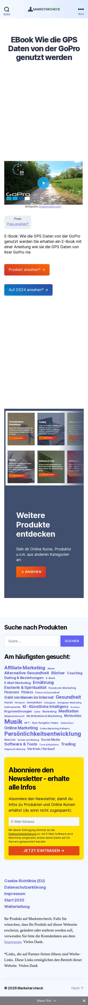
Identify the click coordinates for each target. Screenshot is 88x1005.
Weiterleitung (17, 906)
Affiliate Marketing (24, 667)
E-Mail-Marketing (17, 683)
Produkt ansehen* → (27, 269)
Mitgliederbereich (14, 716)
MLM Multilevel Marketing (44, 716)
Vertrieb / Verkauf (41, 749)
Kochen (74, 707)
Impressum (14, 893)
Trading (68, 744)
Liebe (37, 711)
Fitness (27, 692)
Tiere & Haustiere (49, 744)
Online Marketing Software (54, 728)
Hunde (8, 702)
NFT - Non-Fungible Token (41, 722)
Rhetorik (9, 739)
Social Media (50, 739)
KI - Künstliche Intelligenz (46, 706)
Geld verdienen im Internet (29, 697)
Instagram (49, 702)
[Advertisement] (44, 114)
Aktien (51, 668)
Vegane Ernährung (14, 749)
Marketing (49, 711)
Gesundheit (68, 697)
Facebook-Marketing (62, 688)
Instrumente (12, 707)
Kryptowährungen (18, 711)
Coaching (74, 673)
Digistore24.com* (50, 206)
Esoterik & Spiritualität (25, 687)
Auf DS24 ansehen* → (28, 289)
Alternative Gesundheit (26, 672)
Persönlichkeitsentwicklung (42, 733)
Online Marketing (21, 727)
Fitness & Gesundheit (47, 692)
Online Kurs (67, 723)
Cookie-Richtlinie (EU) (24, 881)
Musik (13, 721)
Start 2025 (14, 900)
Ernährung (43, 682)
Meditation (68, 711)
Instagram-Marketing (69, 702)
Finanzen (11, 692)
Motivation (72, 716)
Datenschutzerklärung (23, 833)
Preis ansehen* (18, 224)
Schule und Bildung (28, 740)
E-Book (50, 678)
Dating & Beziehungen (24, 678)
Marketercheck (30, 988)
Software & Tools (20, 744)
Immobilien (34, 702)
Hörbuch (20, 702)
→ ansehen (31, 572)
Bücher (58, 672)
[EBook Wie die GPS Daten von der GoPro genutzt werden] (43, 183)
